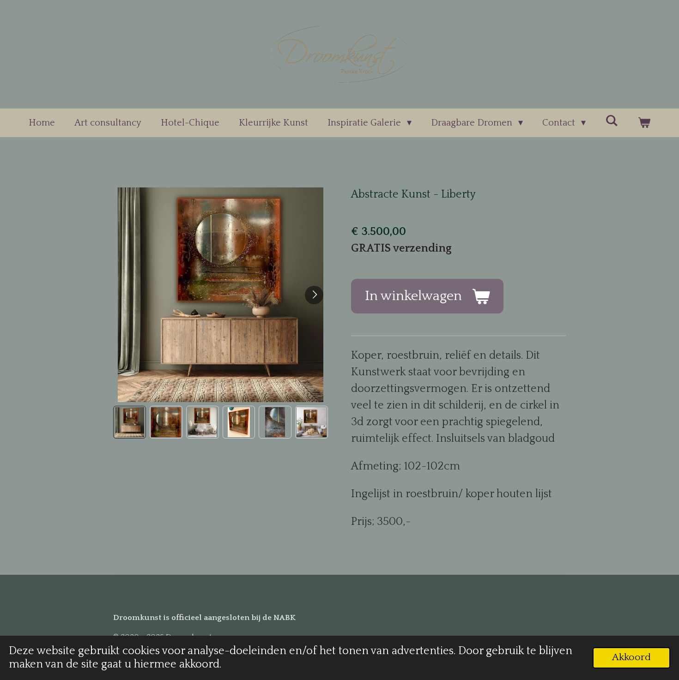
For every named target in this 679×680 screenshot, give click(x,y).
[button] (129, 422)
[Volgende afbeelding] (314, 295)
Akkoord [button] (631, 657)
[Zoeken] (611, 121)
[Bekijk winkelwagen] (644, 122)
